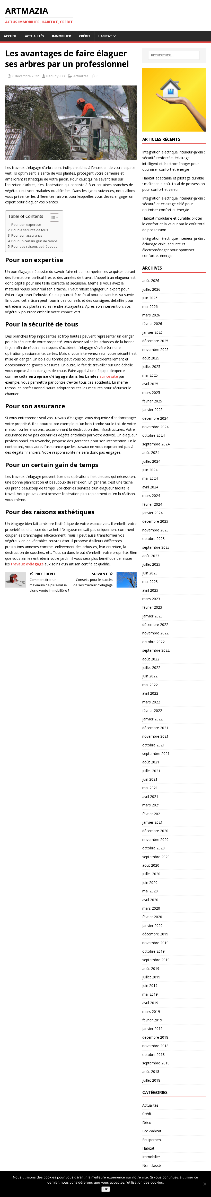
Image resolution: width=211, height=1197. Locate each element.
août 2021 (150, 762)
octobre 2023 (153, 538)
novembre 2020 (155, 839)
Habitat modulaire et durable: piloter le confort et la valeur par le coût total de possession (173, 224)
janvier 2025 (152, 409)
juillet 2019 (151, 977)
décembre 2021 (155, 727)
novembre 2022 (155, 633)
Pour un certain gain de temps (34, 241)
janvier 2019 (152, 1028)
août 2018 (150, 1071)
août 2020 (150, 865)
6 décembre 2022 (25, 76)
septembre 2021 (156, 753)
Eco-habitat (151, 1131)
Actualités (34, 36)
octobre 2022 (153, 641)
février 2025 (152, 401)
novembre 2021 (155, 736)
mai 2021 (150, 787)
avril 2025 (150, 383)
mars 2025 (151, 392)
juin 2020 (149, 882)
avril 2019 (150, 1002)
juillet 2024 (151, 461)
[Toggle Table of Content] (52, 217)
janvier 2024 (152, 512)
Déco (146, 1122)
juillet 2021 (151, 770)
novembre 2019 (155, 942)
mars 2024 (151, 495)
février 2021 (152, 813)
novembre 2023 (155, 530)
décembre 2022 (155, 624)
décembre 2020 (155, 830)
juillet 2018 (151, 1080)
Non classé (151, 1165)
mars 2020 (151, 908)
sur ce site (109, 376)
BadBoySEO (55, 76)
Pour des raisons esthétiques (34, 246)
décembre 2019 (155, 934)
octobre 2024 (153, 435)
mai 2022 (150, 684)
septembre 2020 (156, 856)
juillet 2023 (151, 564)
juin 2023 (149, 573)
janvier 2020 (152, 925)
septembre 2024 (156, 444)
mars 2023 (151, 598)
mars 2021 (151, 805)
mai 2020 (150, 891)
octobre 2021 (153, 745)
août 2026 (150, 280)
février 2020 (152, 916)
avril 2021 (150, 796)
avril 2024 (150, 487)
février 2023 (152, 607)
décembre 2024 (155, 418)
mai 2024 (150, 478)
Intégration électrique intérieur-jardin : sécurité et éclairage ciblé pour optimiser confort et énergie (173, 204)
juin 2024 (149, 469)
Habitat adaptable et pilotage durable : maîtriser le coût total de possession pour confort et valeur (173, 184)
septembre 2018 (156, 1063)
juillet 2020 (151, 873)
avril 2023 (150, 590)
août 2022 (150, 659)
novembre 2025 (155, 349)
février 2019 (152, 1020)
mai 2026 (150, 306)
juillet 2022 (151, 667)
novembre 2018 (155, 1045)
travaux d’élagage (27, 564)
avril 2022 (150, 693)
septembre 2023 (156, 547)
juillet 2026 (151, 289)
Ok (105, 1189)
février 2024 (152, 504)
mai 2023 (150, 581)
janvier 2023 (152, 616)
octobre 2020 (153, 848)
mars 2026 (151, 315)
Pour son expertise (26, 224)
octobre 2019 (153, 951)
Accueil (10, 36)
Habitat (105, 36)
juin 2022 (149, 676)
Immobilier (61, 36)
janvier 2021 (152, 822)
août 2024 (150, 452)
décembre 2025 (155, 340)
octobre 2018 (153, 1054)
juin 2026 (149, 297)
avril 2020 (150, 899)
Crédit (84, 36)
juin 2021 (149, 779)
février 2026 (152, 323)
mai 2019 (150, 994)
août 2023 (150, 555)
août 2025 (150, 358)
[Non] (204, 1183)
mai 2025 (150, 375)
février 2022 (152, 710)
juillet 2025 (151, 366)
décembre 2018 (155, 1037)
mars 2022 (151, 702)
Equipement (152, 1139)
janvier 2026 (152, 332)
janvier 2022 (152, 719)
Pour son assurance (26, 235)
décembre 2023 (155, 521)
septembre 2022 (156, 650)
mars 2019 (151, 1011)
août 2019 (150, 968)
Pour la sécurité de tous (29, 230)
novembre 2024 (155, 426)
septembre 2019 (156, 959)
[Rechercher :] (174, 55)
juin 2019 (149, 985)
